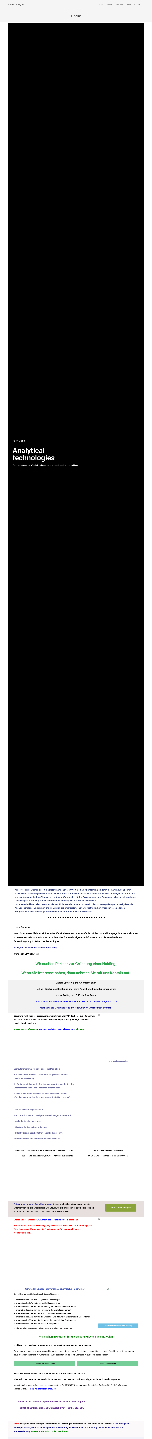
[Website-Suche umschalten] (144, 4)
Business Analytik (16, 4)
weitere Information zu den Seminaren (49, 1431)
